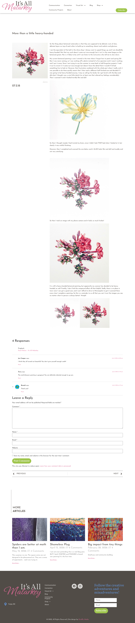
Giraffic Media (84, 619)
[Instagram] (80, 586)
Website (15, 448)
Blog (91, 5)
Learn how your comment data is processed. (55, 466)
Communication (54, 5)
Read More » (15, 563)
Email (14, 440)
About (69, 10)
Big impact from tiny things (105, 544)
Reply (19, 364)
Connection (68, 5)
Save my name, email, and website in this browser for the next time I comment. (41, 456)
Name (14, 432)
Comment (16, 406)
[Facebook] (74, 586)
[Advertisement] (30, 112)
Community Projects (56, 10)
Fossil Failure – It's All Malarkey (28, 350)
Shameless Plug (60, 544)
